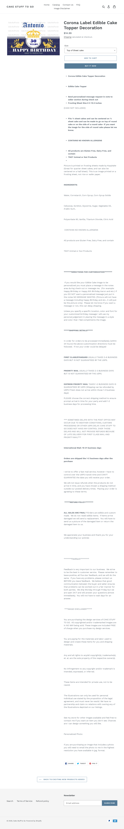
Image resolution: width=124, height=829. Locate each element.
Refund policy (42, 801)
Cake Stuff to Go (20, 6)
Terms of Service (24, 801)
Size (66, 46)
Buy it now (90, 66)
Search (10, 801)
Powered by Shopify (34, 821)
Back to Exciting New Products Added (64, 779)
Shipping (67, 37)
